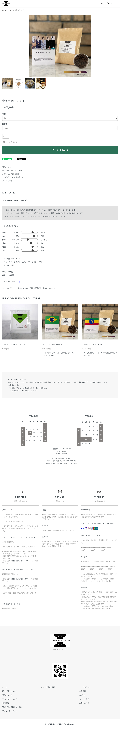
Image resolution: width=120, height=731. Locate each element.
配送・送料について (9, 691)
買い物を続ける (8, 180)
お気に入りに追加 (12, 142)
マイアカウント (85, 687)
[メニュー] (116, 3)
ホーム (4, 10)
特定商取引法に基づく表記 (12, 170)
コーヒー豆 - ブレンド (17, 10)
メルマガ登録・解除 (48, 687)
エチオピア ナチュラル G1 (92, 344)
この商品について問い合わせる (13, 177)
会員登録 (82, 691)
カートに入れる (62, 150)
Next (87, 46)
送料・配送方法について (20, 560)
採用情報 (5, 703)
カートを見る (84, 699)
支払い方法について (9, 699)
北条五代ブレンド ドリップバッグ (14, 344)
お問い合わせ (84, 703)
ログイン (82, 695)
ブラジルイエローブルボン (52, 344)
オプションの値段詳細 (10, 174)
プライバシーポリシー (10, 711)
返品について (7, 167)
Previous (32, 46)
